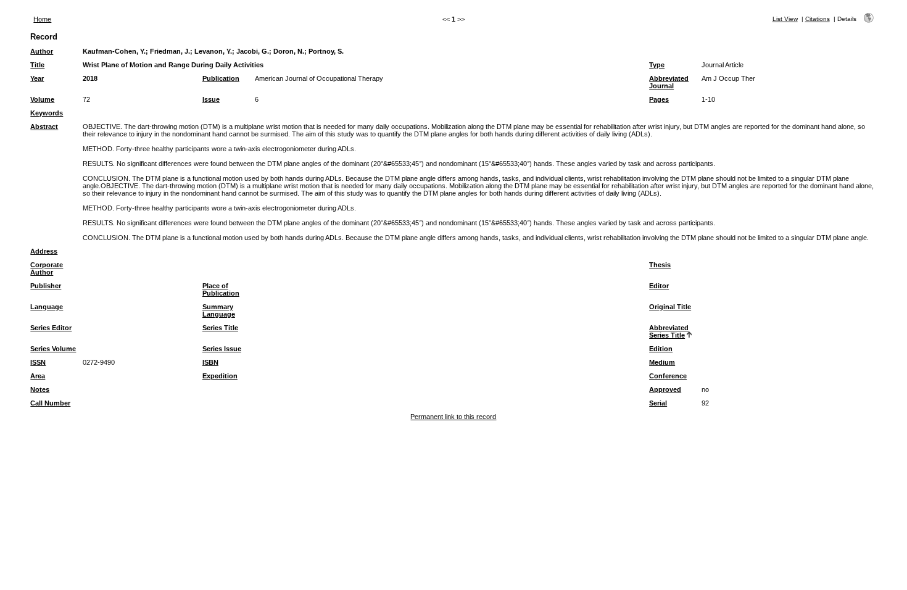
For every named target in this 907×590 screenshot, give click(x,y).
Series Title (220, 327)
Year (37, 78)
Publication (220, 78)
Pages (659, 99)
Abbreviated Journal (669, 82)
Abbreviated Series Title (669, 331)
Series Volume (53, 348)
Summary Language (218, 310)
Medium (662, 362)
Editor (659, 285)
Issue (211, 99)
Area (37, 376)
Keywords (46, 113)
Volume (42, 99)
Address (43, 251)
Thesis (660, 264)
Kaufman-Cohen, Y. (114, 51)
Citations (817, 18)
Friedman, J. (170, 51)
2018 (90, 78)
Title (37, 65)
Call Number (50, 403)
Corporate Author (46, 268)
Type (657, 65)
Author (41, 51)
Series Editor (51, 327)
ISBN (210, 362)
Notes (39, 389)
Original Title (670, 306)
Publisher (45, 285)
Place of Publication (220, 289)
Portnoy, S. (326, 51)
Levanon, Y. (213, 51)
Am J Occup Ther (728, 78)
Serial (658, 403)
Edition (661, 348)
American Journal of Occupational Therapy (319, 78)
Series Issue (221, 348)
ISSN (38, 362)
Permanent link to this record (453, 416)
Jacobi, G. (252, 51)
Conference (668, 376)
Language (46, 306)
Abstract (44, 126)
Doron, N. (288, 51)
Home (42, 19)
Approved (665, 389)
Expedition (220, 376)
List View (785, 18)
